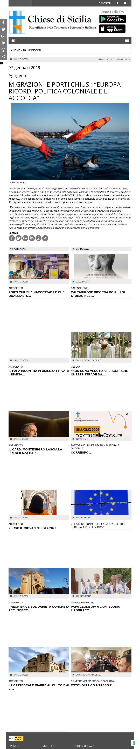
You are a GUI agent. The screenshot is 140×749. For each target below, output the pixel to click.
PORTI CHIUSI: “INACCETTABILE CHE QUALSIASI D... (37, 292)
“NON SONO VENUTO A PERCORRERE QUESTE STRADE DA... (99, 370)
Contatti (105, 3)
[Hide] (1, 63)
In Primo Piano (84, 517)
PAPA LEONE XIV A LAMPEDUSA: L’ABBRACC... (95, 606)
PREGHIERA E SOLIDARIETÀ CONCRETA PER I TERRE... (39, 606)
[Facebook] (12, 238)
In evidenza (82, 438)
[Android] (114, 18)
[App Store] (114, 28)
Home (16, 50)
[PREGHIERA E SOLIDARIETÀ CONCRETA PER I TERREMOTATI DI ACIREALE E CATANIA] (39, 583)
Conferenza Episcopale (88, 360)
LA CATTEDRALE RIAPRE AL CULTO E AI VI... (39, 685)
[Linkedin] (32, 238)
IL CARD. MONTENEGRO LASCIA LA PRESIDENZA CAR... (35, 449)
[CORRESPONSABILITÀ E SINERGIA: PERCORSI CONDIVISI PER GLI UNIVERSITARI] (101, 425)
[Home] (17, 22)
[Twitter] (19, 238)
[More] (45, 238)
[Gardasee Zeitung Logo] (61, 22)
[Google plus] (25, 238)
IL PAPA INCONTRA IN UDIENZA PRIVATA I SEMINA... (39, 370)
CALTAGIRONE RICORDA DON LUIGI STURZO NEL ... (98, 292)
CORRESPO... (95, 449)
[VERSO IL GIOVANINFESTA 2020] (39, 510)
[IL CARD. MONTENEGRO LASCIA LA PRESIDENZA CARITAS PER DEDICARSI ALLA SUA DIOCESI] (39, 430)
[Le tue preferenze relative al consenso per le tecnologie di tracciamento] (134, 743)
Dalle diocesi (32, 50)
